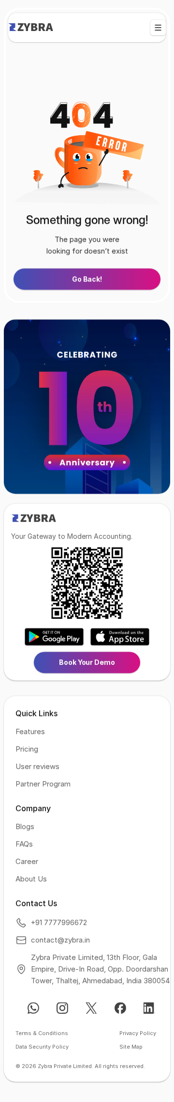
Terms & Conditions (41, 1033)
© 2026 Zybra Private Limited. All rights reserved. (80, 1066)
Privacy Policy (137, 1033)
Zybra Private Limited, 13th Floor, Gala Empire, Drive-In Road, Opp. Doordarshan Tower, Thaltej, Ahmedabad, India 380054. (101, 969)
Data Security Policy (42, 1046)
